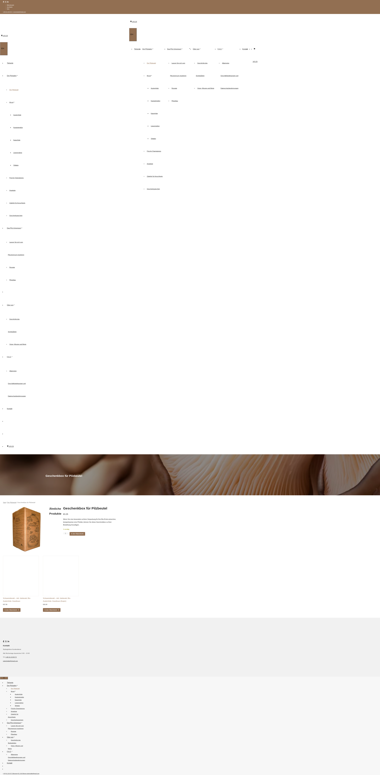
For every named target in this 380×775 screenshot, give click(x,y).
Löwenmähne (155, 126)
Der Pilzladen (147, 49)
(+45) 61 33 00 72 (8, 11)
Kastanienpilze (155, 101)
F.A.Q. (220, 49)
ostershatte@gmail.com (19, 11)
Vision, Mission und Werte (205, 88)
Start (4, 502)
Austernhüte (155, 88)
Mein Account (10, 5)
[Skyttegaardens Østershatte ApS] (193, 43)
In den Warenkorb (77, 534)
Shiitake (153, 138)
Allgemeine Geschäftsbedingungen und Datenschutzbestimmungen (229, 75)
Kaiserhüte (154, 113)
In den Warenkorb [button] (11, 610)
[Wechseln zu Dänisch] (250, 49)
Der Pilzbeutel (151, 63)
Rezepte (174, 88)
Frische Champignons (154, 151)
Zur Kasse (9, 7)
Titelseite (137, 49)
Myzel (149, 76)
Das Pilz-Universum (174, 49)
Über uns (196, 49)
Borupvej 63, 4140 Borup (20, 773)
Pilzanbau (175, 101)
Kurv (8, 8)
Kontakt (245, 49)
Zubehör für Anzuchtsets (155, 176)
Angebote (150, 164)
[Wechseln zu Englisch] (252, 49)
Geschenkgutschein (153, 189)
